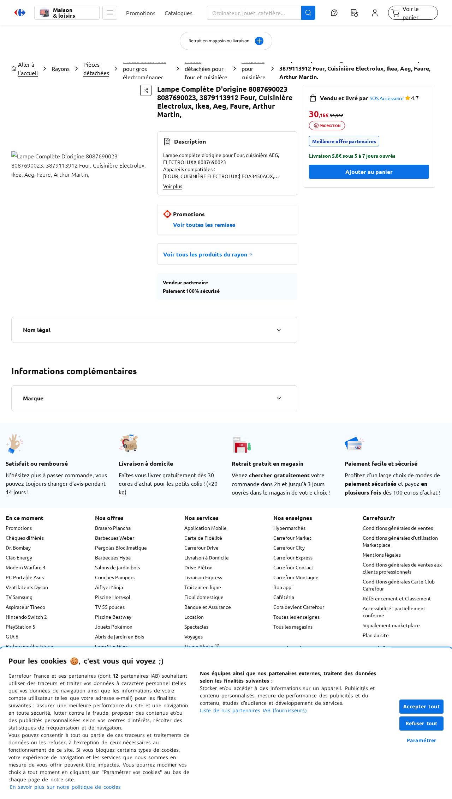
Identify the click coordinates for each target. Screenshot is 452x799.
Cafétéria (283, 597)
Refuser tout (422, 723)
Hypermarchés (289, 528)
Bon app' (282, 587)
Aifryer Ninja (109, 587)
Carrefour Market (292, 537)
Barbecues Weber (114, 537)
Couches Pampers (115, 577)
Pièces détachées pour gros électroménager (144, 68)
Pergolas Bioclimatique (121, 547)
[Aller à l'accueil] (20, 13)
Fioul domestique (204, 597)
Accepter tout (421, 706)
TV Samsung (19, 597)
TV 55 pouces (110, 607)
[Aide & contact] (334, 13)
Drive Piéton (198, 567)
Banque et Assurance (207, 607)
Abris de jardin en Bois (119, 636)
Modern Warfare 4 (26, 567)
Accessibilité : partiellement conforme (394, 611)
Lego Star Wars (111, 646)
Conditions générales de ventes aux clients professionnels (402, 568)
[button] (109, 13)
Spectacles (196, 626)
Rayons (61, 68)
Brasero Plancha (113, 528)
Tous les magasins (293, 626)
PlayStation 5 (20, 626)
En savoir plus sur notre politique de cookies (65, 786)
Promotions (19, 528)
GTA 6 (12, 636)
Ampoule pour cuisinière (254, 68)
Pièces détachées (96, 68)
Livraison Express (203, 577)
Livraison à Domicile (206, 557)
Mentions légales (382, 554)
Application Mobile (205, 528)
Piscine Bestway (113, 616)
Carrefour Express (293, 557)
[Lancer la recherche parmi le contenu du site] (308, 12)
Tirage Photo (199, 646)
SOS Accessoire (387, 98)
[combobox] (261, 13)
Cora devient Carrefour (298, 607)
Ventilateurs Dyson (27, 587)
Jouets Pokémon (113, 626)
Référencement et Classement (397, 598)
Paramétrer (421, 740)
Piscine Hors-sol (112, 597)
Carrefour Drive (201, 547)
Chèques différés (25, 537)
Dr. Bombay (18, 547)
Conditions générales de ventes (398, 528)
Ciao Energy (19, 557)
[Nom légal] (279, 330)
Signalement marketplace (391, 625)
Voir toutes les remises (204, 224)
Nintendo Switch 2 (26, 616)
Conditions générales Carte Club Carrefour (399, 585)
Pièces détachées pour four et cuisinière (206, 68)
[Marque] (279, 398)
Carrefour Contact (293, 567)
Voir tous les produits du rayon (205, 254)
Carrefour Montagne (296, 577)
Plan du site (376, 635)
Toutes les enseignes (296, 616)
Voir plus (172, 186)
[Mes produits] (354, 13)
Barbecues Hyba (113, 557)
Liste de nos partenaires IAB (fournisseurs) (253, 710)
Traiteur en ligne (202, 587)
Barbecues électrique (29, 646)
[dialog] (226, 723)
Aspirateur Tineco (25, 607)
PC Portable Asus (25, 577)
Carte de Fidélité (203, 537)
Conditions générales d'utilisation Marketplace (400, 541)
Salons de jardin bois (117, 567)
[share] (145, 90)
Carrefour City (289, 547)
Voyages (193, 636)
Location (194, 616)
